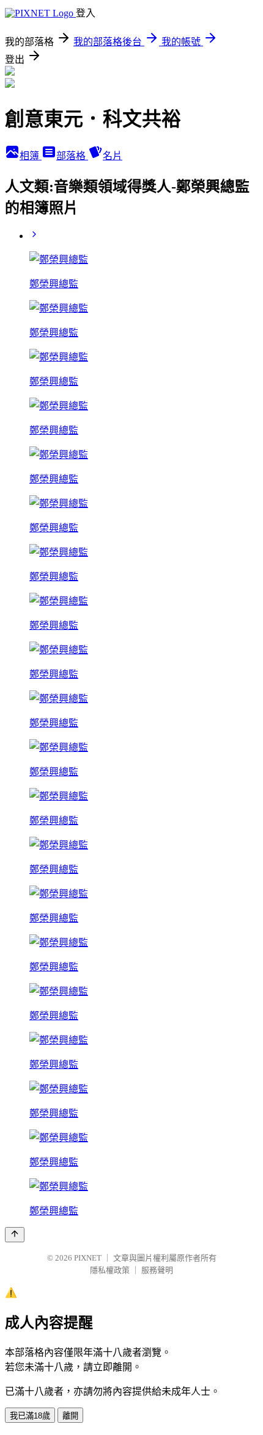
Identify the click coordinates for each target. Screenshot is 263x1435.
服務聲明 (157, 1270)
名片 (112, 156)
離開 (70, 1415)
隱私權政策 (110, 1270)
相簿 (31, 156)
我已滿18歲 (30, 1415)
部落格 (72, 156)
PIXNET (88, 1257)
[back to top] (14, 1234)
